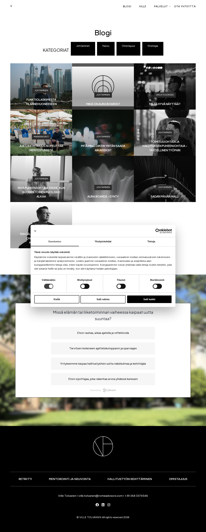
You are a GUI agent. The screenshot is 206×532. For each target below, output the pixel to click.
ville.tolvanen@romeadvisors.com (100, 496)
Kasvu (105, 45)
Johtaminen (83, 45)
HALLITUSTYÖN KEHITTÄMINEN (130, 479)
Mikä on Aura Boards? (103, 104)
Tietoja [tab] (151, 241)
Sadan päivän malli (165, 196)
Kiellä (57, 299)
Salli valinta (103, 299)
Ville (142, 6)
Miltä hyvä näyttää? (164, 104)
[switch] (84, 286)
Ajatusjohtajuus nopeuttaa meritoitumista (41, 148)
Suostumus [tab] (54, 241)
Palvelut (161, 6)
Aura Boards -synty (103, 196)
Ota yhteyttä (185, 6)
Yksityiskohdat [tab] (103, 241)
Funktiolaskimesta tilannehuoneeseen (41, 102)
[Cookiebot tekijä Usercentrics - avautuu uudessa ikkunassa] (158, 230)
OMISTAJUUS (178, 479)
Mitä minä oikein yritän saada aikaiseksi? (103, 148)
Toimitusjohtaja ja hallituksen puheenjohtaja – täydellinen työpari (164, 146)
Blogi (127, 6)
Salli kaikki (149, 299)
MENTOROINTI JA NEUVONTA (70, 479)
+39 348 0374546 (136, 496)
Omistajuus (128, 45)
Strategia (153, 45)
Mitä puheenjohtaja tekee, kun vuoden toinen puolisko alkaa (41, 192)
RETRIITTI (25, 479)
